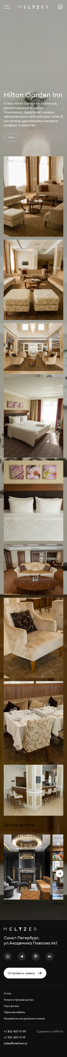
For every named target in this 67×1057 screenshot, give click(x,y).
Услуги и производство (19, 999)
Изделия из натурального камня (24, 1018)
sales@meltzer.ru (15, 1043)
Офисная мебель (14, 1012)
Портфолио (11, 1006)
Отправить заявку (21, 973)
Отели (11, 137)
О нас (7, 993)
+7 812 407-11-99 (15, 1031)
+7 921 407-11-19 (14, 1037)
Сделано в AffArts (49, 1031)
